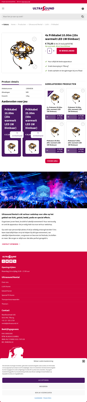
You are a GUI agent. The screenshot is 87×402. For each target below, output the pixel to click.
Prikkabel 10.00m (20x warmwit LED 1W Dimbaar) (75, 109)
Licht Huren (6, 286)
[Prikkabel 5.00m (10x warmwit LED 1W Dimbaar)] (75, 130)
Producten (22, 24)
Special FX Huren (8, 295)
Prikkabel (55, 24)
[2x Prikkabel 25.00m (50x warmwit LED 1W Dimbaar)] (54, 96)
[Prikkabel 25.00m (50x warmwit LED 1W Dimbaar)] (54, 130)
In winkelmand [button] (51, 119)
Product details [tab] (10, 82)
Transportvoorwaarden (10, 299)
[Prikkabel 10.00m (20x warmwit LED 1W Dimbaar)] (75, 96)
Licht (47, 24)
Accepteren (43, 380)
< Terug (5, 24)
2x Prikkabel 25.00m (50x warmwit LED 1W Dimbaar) (54, 109)
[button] (83, 361)
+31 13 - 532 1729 (8, 320)
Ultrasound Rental (35, 24)
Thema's (5, 304)
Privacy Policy (47, 398)
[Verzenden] (82, 16)
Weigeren (43, 386)
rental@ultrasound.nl (10, 323)
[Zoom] (35, 67)
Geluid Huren (7, 291)
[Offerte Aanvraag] (83, 8)
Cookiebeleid (38, 398)
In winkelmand (66, 50)
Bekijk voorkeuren (43, 393)
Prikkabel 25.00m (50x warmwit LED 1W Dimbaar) (53, 143)
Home (13, 24)
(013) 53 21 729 (26, 2)
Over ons (5, 282)
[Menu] (3, 8)
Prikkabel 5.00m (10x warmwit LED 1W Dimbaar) (75, 143)
